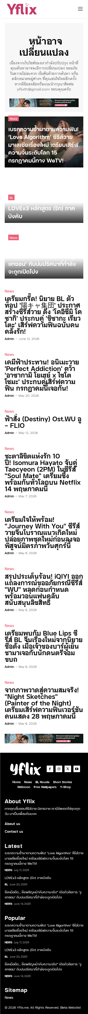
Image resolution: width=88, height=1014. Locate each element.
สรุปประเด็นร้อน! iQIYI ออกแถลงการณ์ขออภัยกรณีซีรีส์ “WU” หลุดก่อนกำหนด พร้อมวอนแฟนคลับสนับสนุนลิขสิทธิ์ (44, 589)
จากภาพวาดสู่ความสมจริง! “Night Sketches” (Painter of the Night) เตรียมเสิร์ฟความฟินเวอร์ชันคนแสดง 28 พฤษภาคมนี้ (44, 702)
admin (9, 338)
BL (11, 197)
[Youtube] (76, 769)
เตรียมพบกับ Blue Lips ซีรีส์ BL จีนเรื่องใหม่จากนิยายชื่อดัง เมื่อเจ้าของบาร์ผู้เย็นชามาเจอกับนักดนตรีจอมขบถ (44, 646)
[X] (68, 769)
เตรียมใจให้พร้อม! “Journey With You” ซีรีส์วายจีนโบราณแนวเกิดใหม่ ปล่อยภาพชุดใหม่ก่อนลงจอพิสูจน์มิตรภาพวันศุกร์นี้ (42, 532)
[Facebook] (50, 769)
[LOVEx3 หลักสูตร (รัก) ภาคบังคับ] (44, 197)
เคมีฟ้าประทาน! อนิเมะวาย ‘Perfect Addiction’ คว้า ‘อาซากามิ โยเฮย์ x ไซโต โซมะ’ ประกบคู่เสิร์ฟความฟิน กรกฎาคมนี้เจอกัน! (42, 374)
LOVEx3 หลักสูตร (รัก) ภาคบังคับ (28, 877)
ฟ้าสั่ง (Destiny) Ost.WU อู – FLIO (43, 421)
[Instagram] (59, 769)
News (13, 118)
